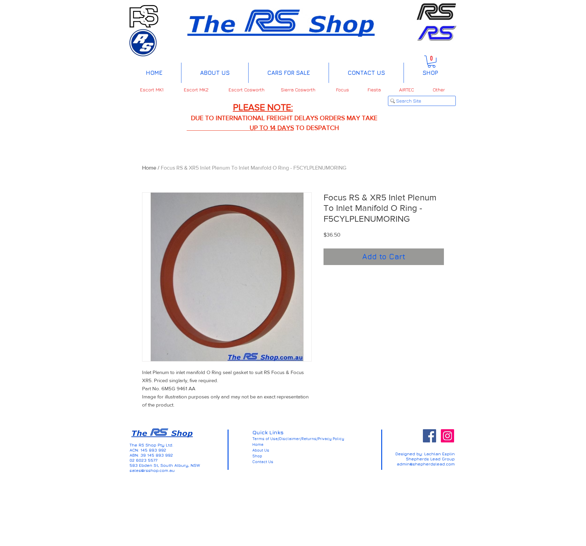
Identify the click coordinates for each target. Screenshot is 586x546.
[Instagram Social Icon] (447, 435)
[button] (431, 62)
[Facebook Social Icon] (429, 435)
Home (149, 168)
